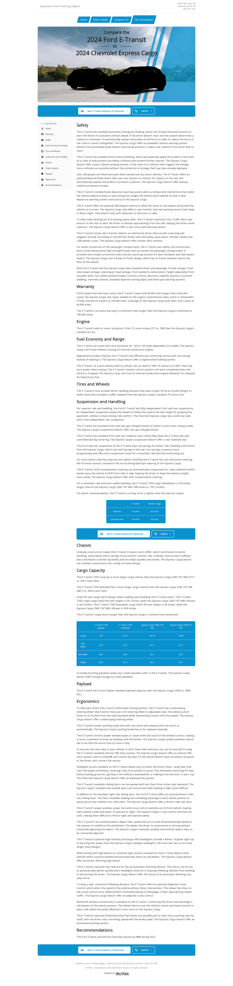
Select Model (100, 19)
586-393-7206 (189, 9)
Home (84, 19)
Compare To (121, 19)
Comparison (50, 123)
